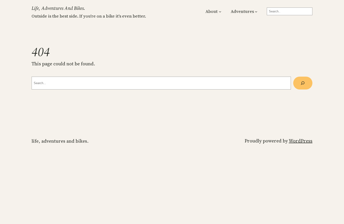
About (211, 11)
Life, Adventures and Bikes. (58, 8)
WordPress (300, 141)
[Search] (302, 83)
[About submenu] (220, 11)
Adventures (242, 11)
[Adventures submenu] (256, 11)
